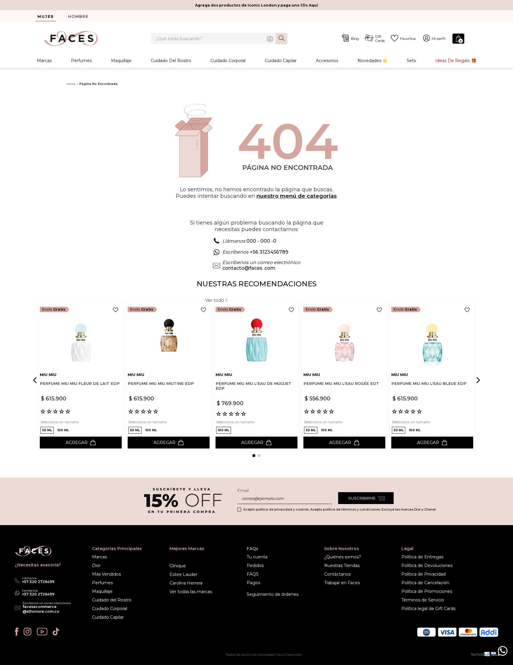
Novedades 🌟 (372, 60)
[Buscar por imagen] (269, 38)
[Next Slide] (477, 380)
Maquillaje (121, 60)
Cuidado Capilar (281, 60)
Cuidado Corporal (228, 60)
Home (71, 84)
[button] (47, 430)
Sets (411, 60)
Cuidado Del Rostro (171, 60)
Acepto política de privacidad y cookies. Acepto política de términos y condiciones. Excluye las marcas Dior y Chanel (339, 509)
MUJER (45, 16)
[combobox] (219, 38)
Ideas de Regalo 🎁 (455, 60)
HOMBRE (78, 16)
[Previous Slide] (36, 380)
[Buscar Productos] (281, 38)
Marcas (44, 60)
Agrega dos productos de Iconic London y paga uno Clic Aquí (256, 5)
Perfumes (81, 60)
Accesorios (327, 60)
